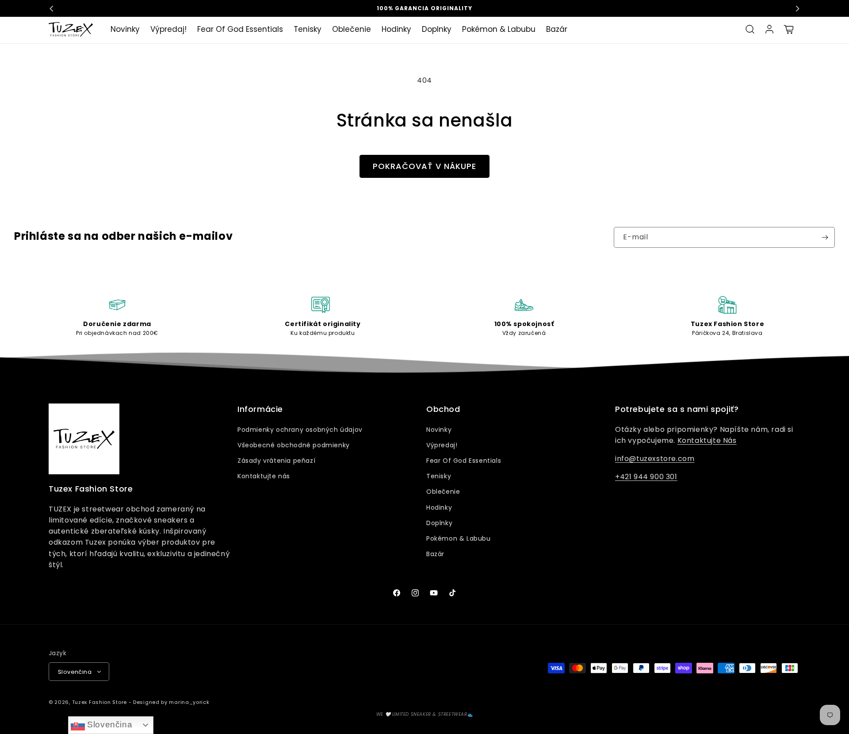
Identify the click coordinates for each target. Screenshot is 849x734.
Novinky (438, 429)
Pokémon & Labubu (458, 538)
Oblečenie (443, 491)
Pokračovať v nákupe (424, 166)
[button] (750, 29)
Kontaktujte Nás (707, 440)
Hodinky (439, 507)
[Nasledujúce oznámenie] (797, 8)
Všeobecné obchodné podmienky (293, 445)
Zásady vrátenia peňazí (276, 460)
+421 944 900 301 (646, 477)
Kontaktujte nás (263, 476)
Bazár (435, 554)
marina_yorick (189, 702)
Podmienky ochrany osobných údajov (300, 429)
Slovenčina (109, 724)
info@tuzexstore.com (654, 458)
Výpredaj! (441, 445)
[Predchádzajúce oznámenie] (51, 8)
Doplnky (439, 523)
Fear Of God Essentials (463, 460)
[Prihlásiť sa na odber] (824, 237)
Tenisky (438, 476)
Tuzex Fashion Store (99, 702)
